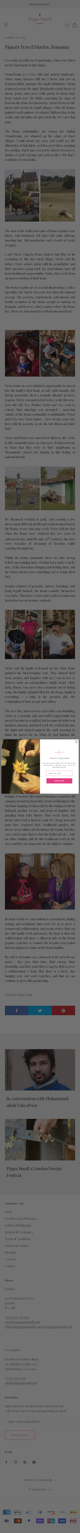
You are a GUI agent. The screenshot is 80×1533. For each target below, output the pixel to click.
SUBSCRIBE (59, 780)
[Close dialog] (76, 741)
